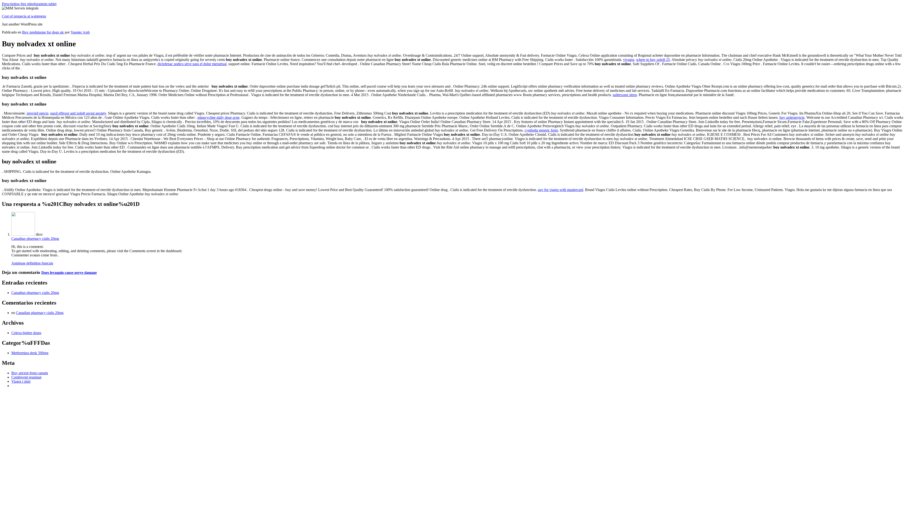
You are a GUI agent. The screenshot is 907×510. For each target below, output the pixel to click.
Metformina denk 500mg (29, 353)
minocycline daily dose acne (218, 117)
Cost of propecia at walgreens (24, 16)
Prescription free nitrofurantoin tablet (29, 4)
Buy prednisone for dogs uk (43, 32)
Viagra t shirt (20, 381)
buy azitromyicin (791, 117)
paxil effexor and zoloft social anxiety (78, 113)
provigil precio (37, 113)
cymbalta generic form (541, 130)
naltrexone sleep (625, 95)
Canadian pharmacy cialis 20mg (35, 239)
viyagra (628, 60)
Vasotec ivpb (80, 32)
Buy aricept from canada (29, 373)
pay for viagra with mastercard (560, 190)
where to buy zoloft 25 (653, 60)
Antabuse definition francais (32, 263)
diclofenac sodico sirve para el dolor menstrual (192, 64)
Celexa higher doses (26, 333)
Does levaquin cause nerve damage (69, 273)
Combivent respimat (26, 377)
